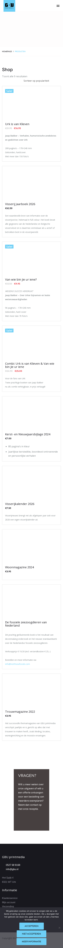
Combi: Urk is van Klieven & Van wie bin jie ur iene (29, 365)
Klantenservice (10, 898)
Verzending (8, 906)
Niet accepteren (31, 933)
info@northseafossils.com (17, 664)
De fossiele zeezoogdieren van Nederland (26, 624)
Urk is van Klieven (17, 124)
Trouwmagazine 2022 (20, 711)
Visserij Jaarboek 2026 (20, 204)
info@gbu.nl (12, 869)
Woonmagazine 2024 (19, 567)
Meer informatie (31, 941)
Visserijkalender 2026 (19, 504)
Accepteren (32, 926)
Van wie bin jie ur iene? (21, 279)
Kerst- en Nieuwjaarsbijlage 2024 (27, 434)
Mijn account (8, 902)
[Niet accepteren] (59, 927)
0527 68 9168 (13, 865)
